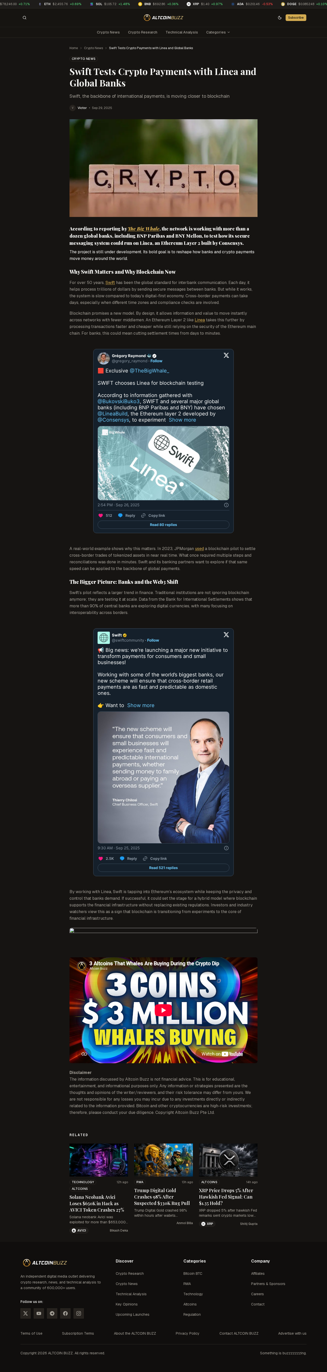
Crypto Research (142, 32)
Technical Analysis (182, 32)
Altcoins (80, 1189)
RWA (139, 1182)
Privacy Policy (188, 1333)
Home (73, 48)
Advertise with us (292, 1333)
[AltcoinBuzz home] (164, 18)
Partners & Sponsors (268, 1283)
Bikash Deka (119, 1230)
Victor (82, 108)
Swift (110, 282)
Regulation (192, 1314)
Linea (200, 320)
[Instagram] (79, 1313)
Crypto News (108, 32)
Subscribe (296, 17)
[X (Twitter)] (25, 1313)
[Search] (24, 18)
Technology (83, 1182)
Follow (156, 360)
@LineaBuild (112, 414)
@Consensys (113, 420)
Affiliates (258, 1273)
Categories (216, 32)
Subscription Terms (78, 1333)
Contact (257, 1304)
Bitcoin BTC (192, 1273)
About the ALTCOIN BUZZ (135, 1333)
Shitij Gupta (249, 1224)
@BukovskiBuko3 (119, 401)
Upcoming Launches (132, 1314)
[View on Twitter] (226, 358)
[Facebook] (65, 1313)
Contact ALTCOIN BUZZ (239, 1333)
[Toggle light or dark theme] (280, 18)
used (199, 548)
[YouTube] (39, 1313)
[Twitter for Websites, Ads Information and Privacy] (226, 505)
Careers (257, 1294)
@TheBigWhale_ (149, 371)
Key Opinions (127, 1304)
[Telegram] (52, 1313)
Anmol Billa (185, 1223)
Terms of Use (31, 1333)
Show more (182, 420)
